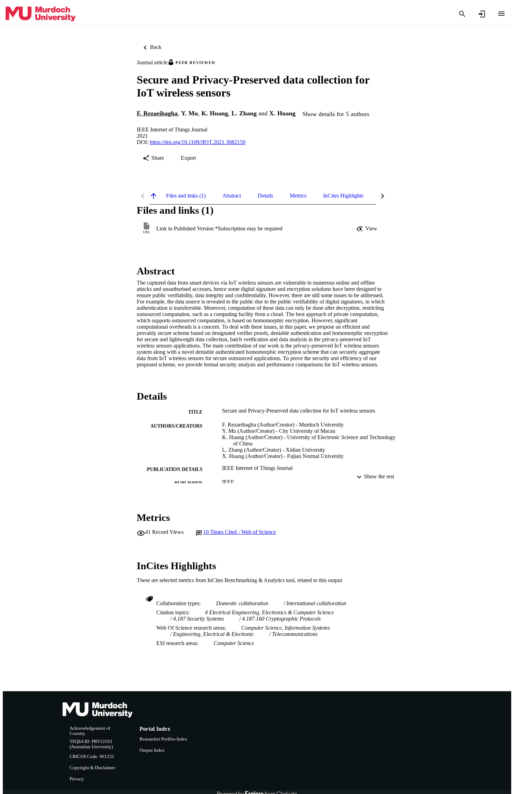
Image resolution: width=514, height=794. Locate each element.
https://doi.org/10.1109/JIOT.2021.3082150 (197, 142)
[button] (367, 229)
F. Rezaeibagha (157, 113)
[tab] (186, 195)
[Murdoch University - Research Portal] (41, 14)
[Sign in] (482, 14)
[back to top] (153, 196)
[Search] (462, 14)
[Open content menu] (501, 14)
